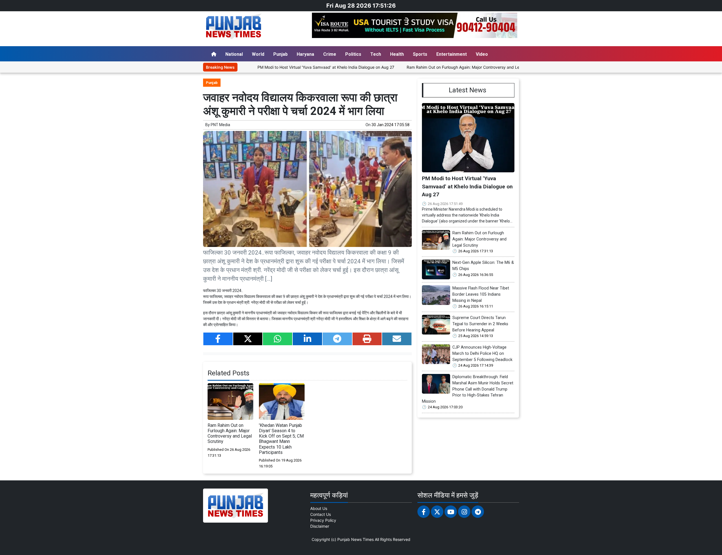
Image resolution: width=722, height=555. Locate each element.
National (234, 54)
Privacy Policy (323, 520)
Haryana (305, 54)
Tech (375, 54)
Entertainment (451, 54)
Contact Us (320, 514)
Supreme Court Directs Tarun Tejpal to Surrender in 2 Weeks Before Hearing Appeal (480, 323)
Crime (329, 54)
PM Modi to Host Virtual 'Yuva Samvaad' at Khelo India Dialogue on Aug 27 (302, 67)
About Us (318, 508)
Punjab (280, 54)
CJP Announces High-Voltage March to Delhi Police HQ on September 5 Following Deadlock (482, 353)
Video (482, 54)
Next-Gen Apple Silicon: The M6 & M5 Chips (483, 265)
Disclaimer (319, 526)
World (258, 54)
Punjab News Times (355, 539)
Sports (420, 54)
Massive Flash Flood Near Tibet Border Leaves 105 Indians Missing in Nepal (480, 294)
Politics (353, 54)
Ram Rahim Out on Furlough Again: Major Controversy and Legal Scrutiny (451, 67)
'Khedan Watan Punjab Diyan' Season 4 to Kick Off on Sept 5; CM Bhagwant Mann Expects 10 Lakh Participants (281, 439)
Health (397, 54)
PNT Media (220, 124)
